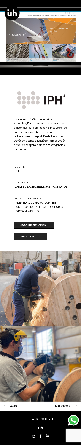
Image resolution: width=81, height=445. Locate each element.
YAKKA (13, 406)
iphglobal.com (31, 236)
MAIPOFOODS (63, 406)
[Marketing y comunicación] (12, 13)
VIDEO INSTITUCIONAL (34, 225)
